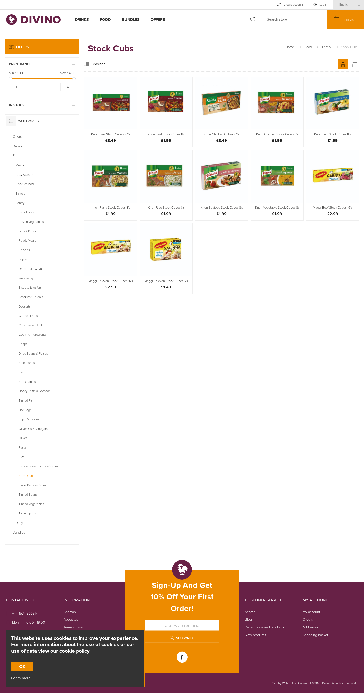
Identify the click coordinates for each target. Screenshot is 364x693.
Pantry (20, 203)
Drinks (17, 146)
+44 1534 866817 (24, 613)
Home (290, 47)
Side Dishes (27, 362)
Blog (248, 619)
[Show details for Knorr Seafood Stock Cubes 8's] (221, 185)
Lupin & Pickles (29, 419)
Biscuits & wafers (30, 287)
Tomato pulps (28, 513)
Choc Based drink (31, 325)
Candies (24, 250)
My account (311, 611)
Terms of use (73, 627)
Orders (308, 619)
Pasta (22, 447)
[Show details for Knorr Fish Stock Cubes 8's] (332, 112)
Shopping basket (315, 634)
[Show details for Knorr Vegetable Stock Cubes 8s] (277, 185)
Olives (23, 438)
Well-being (26, 278)
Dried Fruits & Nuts (31, 268)
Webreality (289, 683)
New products (255, 634)
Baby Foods (27, 212)
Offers (17, 136)
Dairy (19, 522)
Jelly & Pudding (29, 231)
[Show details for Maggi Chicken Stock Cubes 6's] (166, 258)
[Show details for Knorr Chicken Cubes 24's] (221, 112)
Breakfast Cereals (31, 297)
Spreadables (27, 381)
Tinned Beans (28, 494)
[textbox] (294, 19)
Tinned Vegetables (31, 504)
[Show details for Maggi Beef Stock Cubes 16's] (332, 185)
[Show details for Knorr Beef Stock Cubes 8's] (166, 112)
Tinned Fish (26, 400)
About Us (71, 619)
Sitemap (70, 611)
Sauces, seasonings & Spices (38, 466)
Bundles (19, 532)
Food (17, 155)
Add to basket (116, 117)
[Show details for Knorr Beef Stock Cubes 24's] (110, 112)
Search (250, 611)
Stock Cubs (26, 475)
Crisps (23, 344)
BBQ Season (24, 174)
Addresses (310, 627)
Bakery (20, 193)
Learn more (21, 678)
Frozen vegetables (31, 221)
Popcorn (24, 259)
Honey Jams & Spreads (34, 391)
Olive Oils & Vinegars (33, 428)
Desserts (25, 306)
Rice (22, 457)
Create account (293, 4)
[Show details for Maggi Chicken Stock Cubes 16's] (110, 258)
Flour (22, 372)
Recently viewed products (264, 627)
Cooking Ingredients (32, 334)
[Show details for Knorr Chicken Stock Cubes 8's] (277, 112)
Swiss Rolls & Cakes (32, 485)
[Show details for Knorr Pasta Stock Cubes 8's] (110, 185)
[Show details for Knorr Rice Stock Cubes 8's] (166, 185)
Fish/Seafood (25, 184)
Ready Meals (27, 240)
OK (22, 666)
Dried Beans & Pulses (33, 353)
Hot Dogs (25, 410)
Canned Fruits (28, 315)
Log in (323, 4)
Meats (20, 165)
